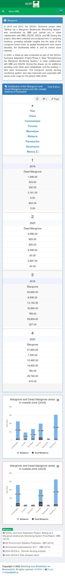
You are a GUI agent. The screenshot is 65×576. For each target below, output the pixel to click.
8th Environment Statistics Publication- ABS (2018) (29, 542)
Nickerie (32, 136)
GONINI (38, 569)
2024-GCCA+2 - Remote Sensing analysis (25, 550)
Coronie (32, 126)
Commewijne (32, 121)
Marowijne (32, 131)
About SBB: (14, 11)
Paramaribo (32, 141)
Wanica (31, 151)
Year (32, 110)
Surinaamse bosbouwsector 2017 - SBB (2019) (27, 546)
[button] (3, 11)
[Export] (45, 98)
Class (32, 116)
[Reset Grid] (37, 98)
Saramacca (32, 146)
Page (56, 98)
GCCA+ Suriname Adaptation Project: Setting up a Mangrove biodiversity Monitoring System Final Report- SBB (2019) (31, 535)
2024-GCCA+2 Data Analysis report (22, 555)
